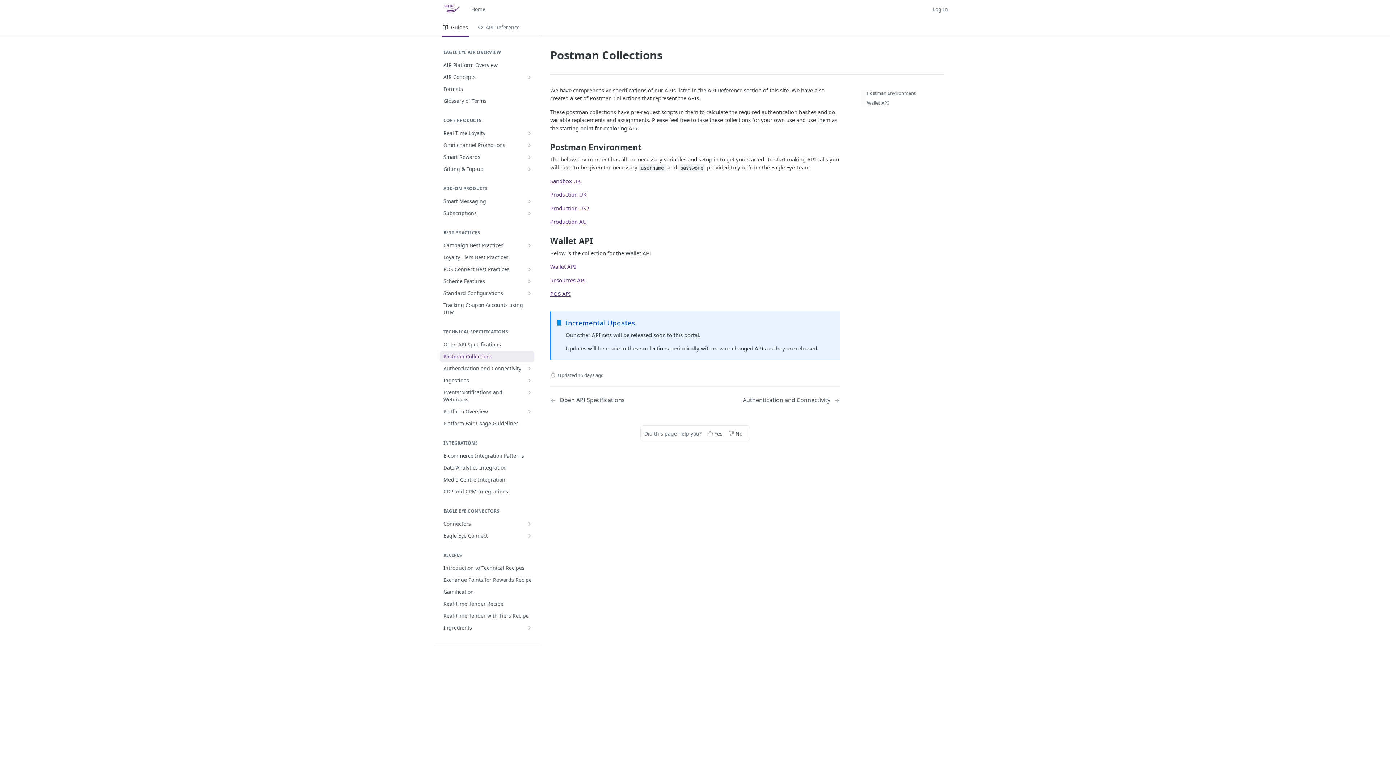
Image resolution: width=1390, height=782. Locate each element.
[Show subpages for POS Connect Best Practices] (529, 269)
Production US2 (569, 208)
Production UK (568, 194)
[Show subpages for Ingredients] (529, 628)
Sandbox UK (565, 181)
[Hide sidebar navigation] (537, 340)
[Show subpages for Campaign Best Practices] (529, 245)
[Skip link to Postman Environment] (545, 147)
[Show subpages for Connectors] (529, 524)
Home (478, 9)
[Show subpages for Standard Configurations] (529, 293)
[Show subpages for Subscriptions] (529, 213)
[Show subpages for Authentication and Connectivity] (529, 368)
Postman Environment (891, 93)
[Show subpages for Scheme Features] (529, 281)
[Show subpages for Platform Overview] (529, 412)
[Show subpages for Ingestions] (529, 380)
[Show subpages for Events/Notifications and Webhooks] (529, 392)
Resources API (568, 280)
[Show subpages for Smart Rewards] (529, 157)
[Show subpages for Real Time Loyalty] (529, 133)
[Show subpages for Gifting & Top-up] (529, 169)
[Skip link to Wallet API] (545, 241)
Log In (940, 9)
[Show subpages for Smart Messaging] (529, 201)
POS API (560, 293)
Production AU (568, 221)
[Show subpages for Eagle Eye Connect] (529, 536)
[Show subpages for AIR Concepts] (529, 77)
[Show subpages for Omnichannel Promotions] (529, 145)
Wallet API (563, 266)
